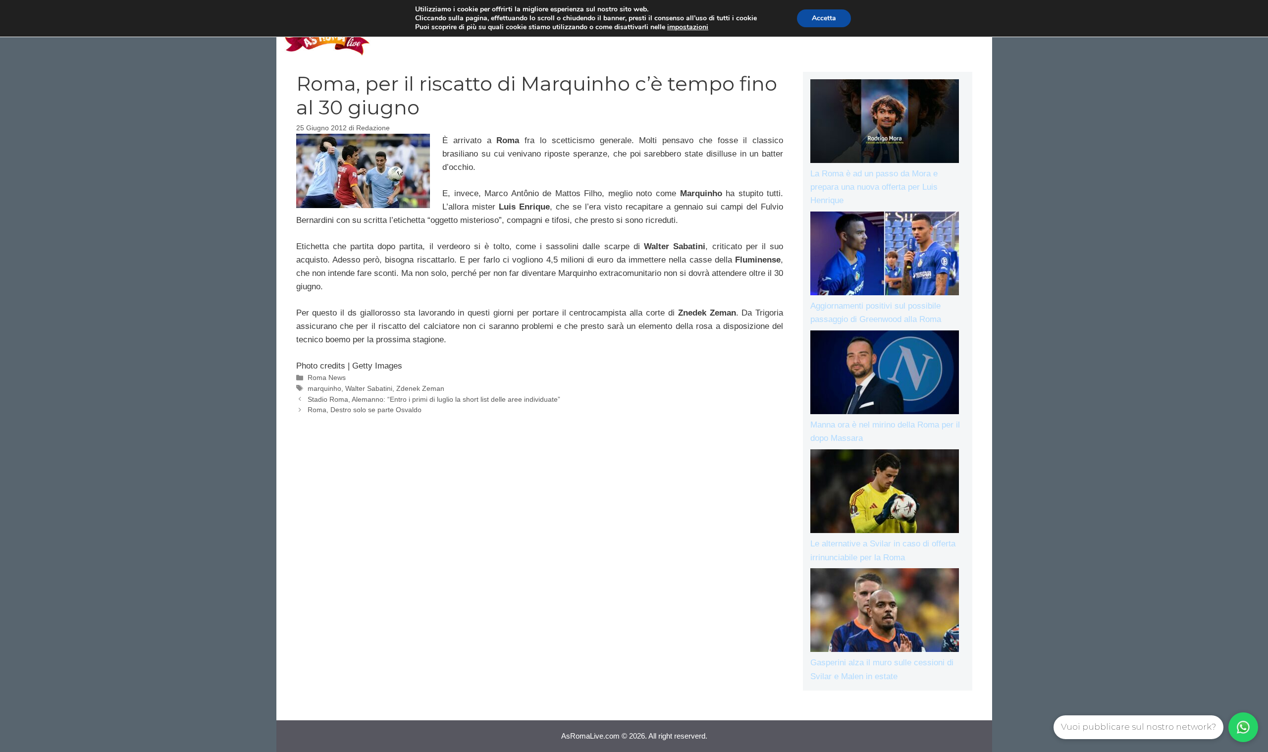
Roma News (327, 377)
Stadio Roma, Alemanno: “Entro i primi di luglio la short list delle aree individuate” (434, 399)
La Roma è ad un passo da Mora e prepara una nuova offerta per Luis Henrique (874, 187)
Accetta (824, 18)
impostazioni (687, 27)
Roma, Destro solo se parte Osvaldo (365, 410)
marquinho (324, 388)
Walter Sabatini (368, 388)
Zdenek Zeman (420, 388)
